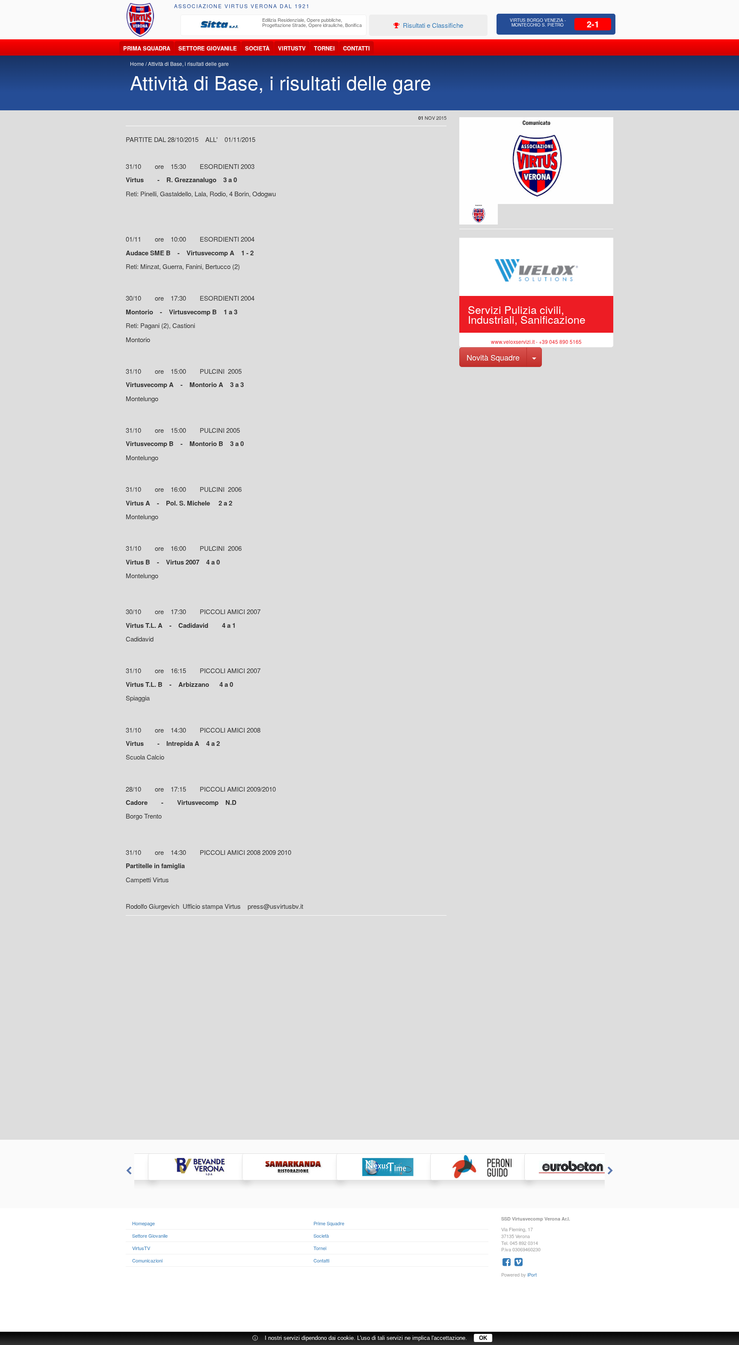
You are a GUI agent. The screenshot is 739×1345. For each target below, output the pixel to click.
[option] (274, 25)
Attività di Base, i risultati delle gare (188, 63)
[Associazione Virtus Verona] (140, 20)
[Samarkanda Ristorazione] (275, 1166)
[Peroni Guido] (464, 1166)
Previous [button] (128, 1171)
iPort (532, 1274)
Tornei (324, 48)
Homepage (143, 1223)
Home (137, 63)
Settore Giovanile (207, 48)
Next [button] (611, 1171)
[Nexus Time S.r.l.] (369, 1166)
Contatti (356, 48)
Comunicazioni (147, 1260)
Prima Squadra (146, 48)
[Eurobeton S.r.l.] (558, 1166)
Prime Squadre (328, 1223)
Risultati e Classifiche (432, 25)
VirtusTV (292, 48)
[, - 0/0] (478, 214)
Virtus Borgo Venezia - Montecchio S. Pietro (538, 22)
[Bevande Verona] (181, 1166)
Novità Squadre (493, 357)
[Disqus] (369, 1031)
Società (257, 48)
